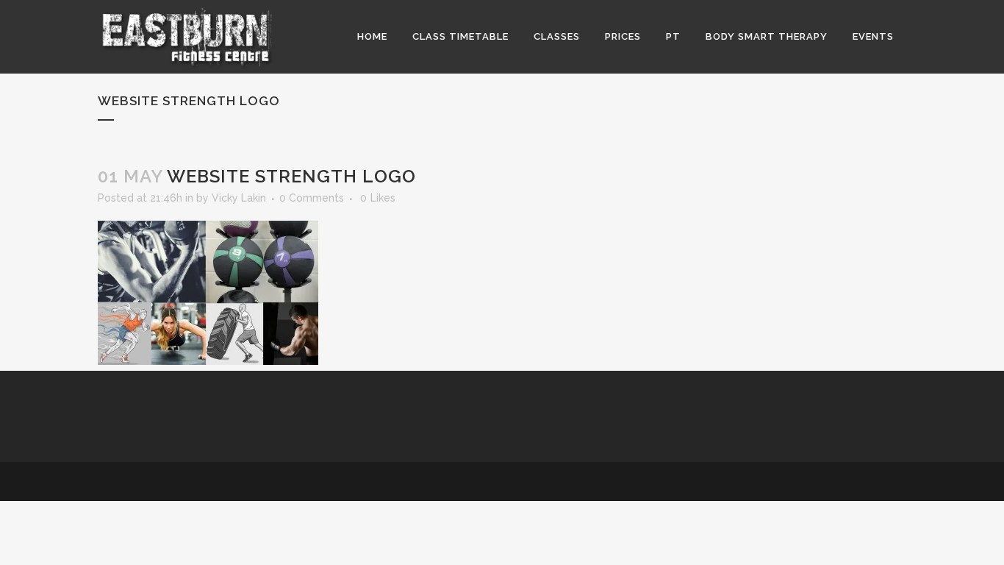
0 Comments (311, 198)
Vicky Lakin (239, 198)
